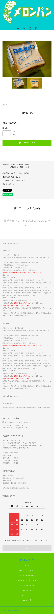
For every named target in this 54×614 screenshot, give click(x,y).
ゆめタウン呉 (27, 600)
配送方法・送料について (27, 575)
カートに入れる (29, 142)
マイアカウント (27, 595)
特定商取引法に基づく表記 (27, 580)
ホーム (27, 566)
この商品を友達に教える (11, 177)
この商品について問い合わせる (14, 180)
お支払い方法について (27, 570)
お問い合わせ (27, 590)
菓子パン (5, 105)
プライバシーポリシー (27, 585)
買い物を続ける (8, 184)
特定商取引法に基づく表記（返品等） (16, 173)
